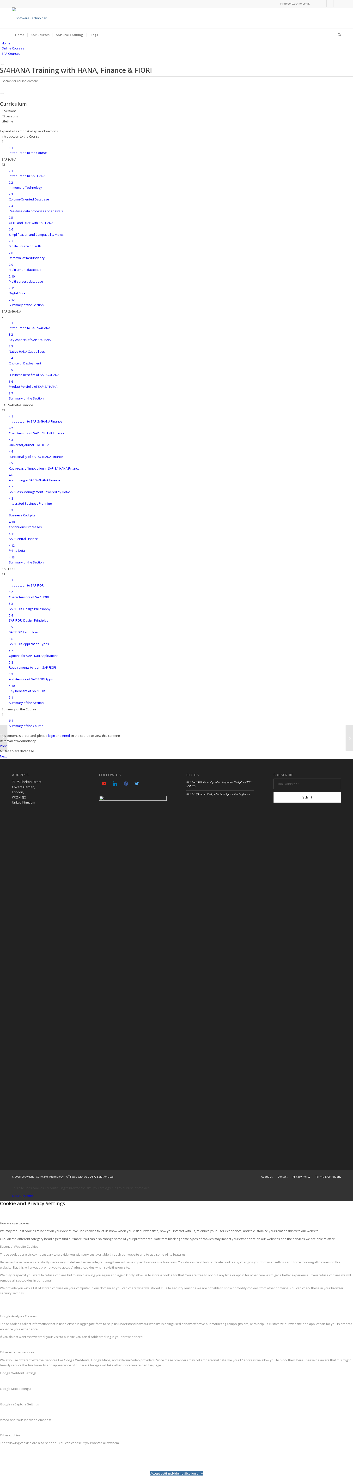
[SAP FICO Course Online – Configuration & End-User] (3, 738)
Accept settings (161, 1473)
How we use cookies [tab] (15, 1223)
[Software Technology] (29, 18)
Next (3, 756)
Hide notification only (187, 1473)
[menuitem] (19, 35)
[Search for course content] (2, 93)
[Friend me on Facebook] (126, 783)
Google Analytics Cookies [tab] (18, 1316)
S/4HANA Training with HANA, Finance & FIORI (76, 70)
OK (14, 1195)
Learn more (24, 1195)
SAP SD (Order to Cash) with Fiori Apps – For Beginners (218, 794)
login (51, 735)
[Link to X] (337, 3)
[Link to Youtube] (315, 3)
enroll (66, 735)
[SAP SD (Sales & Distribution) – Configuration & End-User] (349, 738)
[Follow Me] (137, 783)
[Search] (338, 35)
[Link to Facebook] (330, 3)
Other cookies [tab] (10, 1435)
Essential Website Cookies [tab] (19, 1246)
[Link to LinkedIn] (322, 3)
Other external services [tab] (17, 1352)
